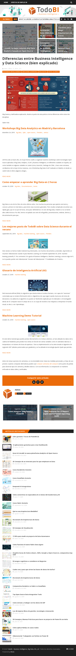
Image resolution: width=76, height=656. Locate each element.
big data (42, 72)
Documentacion (27, 186)
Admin (6, 68)
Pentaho (39, 132)
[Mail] (71, 19)
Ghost (12, 652)
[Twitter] (61, 19)
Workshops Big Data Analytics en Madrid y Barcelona (33, 128)
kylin (24, 132)
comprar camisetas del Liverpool (47, 364)
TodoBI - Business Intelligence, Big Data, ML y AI (23, 649)
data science (53, 72)
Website (20, 393)
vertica (46, 132)
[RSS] (68, 19)
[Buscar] (71, 2)
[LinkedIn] (64, 19)
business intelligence (12, 72)
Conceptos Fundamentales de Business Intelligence (39, 19)
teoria (35, 186)
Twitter (28, 393)
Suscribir (71, 649)
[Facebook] (38, 382)
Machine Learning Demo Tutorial (21, 315)
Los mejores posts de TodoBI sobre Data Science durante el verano (37, 228)
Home (6, 2)
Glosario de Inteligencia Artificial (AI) (24, 270)
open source (31, 132)
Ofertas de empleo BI (19, 2)
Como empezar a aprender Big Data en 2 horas (29, 182)
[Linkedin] (34, 382)
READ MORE (6, 176)
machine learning (30, 72)
